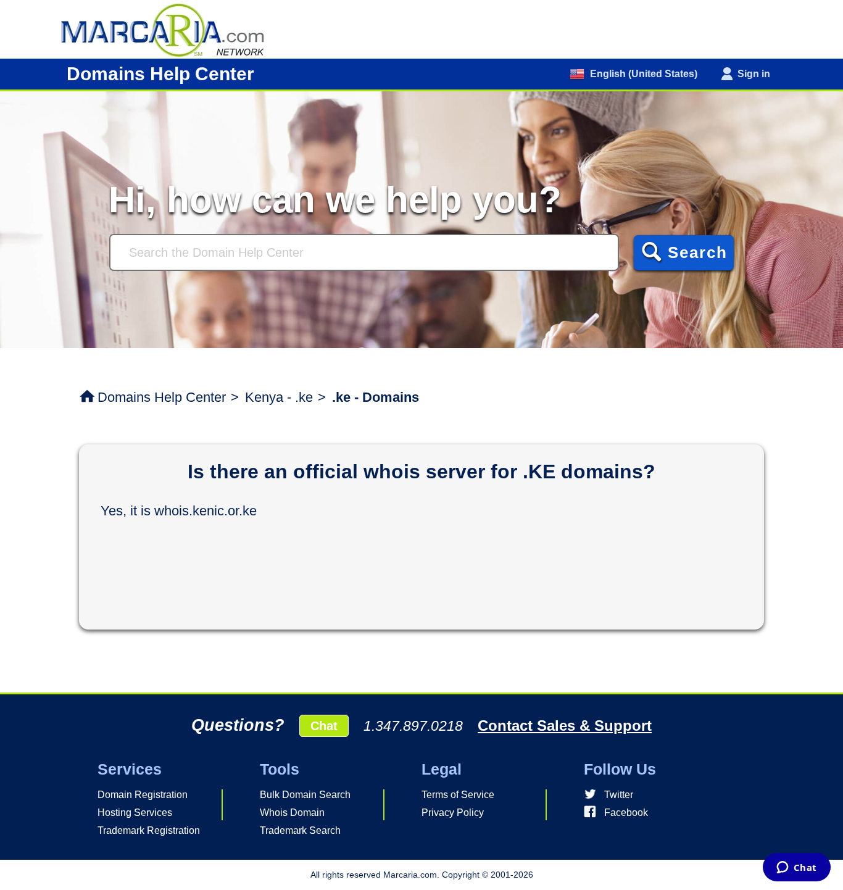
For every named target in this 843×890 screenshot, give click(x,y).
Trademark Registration (149, 830)
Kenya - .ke (279, 397)
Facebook (626, 812)
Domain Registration (143, 794)
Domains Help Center (162, 397)
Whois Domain (292, 812)
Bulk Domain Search (305, 794)
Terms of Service (458, 794)
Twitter (618, 794)
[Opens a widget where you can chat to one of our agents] (796, 868)
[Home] (168, 28)
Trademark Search (300, 830)
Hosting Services (135, 812)
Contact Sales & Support (565, 725)
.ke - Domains (375, 397)
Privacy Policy (453, 812)
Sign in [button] (753, 74)
